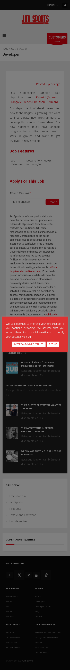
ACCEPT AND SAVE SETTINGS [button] (28, 344)
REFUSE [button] (53, 344)
